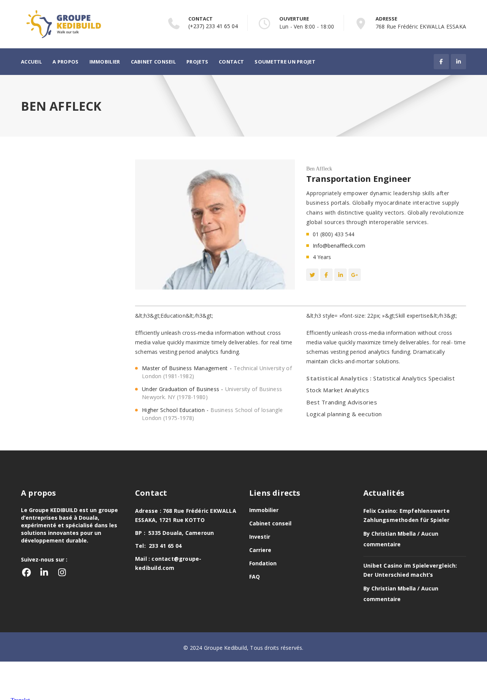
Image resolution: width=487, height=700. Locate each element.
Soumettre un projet (285, 61)
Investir (259, 536)
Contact (231, 61)
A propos (65, 61)
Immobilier (104, 61)
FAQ (254, 576)
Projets (197, 61)
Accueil (31, 61)
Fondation (263, 563)
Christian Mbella (393, 533)
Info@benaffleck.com (339, 245)
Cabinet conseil (153, 61)
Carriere (260, 550)
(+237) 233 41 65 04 (213, 26)
